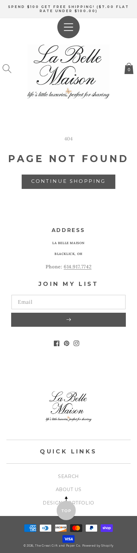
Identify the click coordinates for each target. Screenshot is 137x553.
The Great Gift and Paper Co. (58, 545)
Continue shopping (68, 181)
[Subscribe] (68, 320)
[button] (7, 69)
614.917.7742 (77, 267)
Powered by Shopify (98, 545)
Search (68, 476)
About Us (69, 489)
